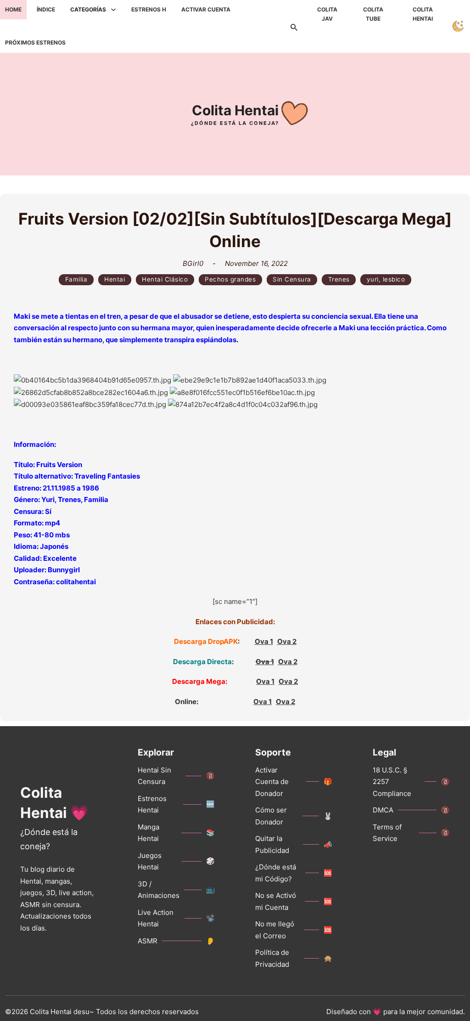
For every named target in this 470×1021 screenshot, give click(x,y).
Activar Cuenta (205, 9)
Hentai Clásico (165, 279)
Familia (76, 279)
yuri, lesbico (386, 279)
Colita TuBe (373, 14)
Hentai (114, 279)
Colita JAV (327, 14)
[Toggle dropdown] (113, 9)
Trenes (339, 279)
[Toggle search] (294, 26)
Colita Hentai (423, 14)
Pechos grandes (230, 279)
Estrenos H (148, 9)
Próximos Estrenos (35, 42)
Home (13, 9)
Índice (46, 9)
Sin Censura (292, 279)
